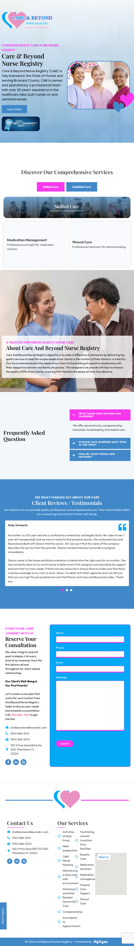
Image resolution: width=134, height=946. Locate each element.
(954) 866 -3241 (20, 714)
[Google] (24, 762)
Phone (60, 647)
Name (60, 633)
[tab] (51, 187)
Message (61, 677)
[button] (63, 590)
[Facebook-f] (8, 762)
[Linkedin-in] (16, 762)
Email (59, 662)
